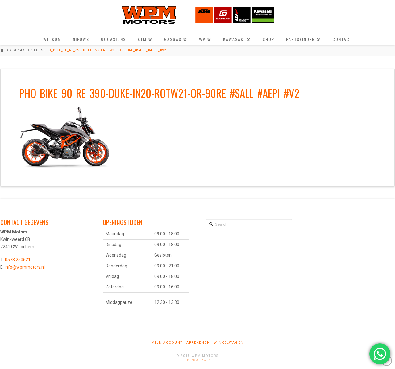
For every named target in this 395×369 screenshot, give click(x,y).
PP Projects (198, 360)
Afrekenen (198, 342)
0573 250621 (18, 259)
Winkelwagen (229, 342)
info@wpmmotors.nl (25, 267)
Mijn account (167, 342)
